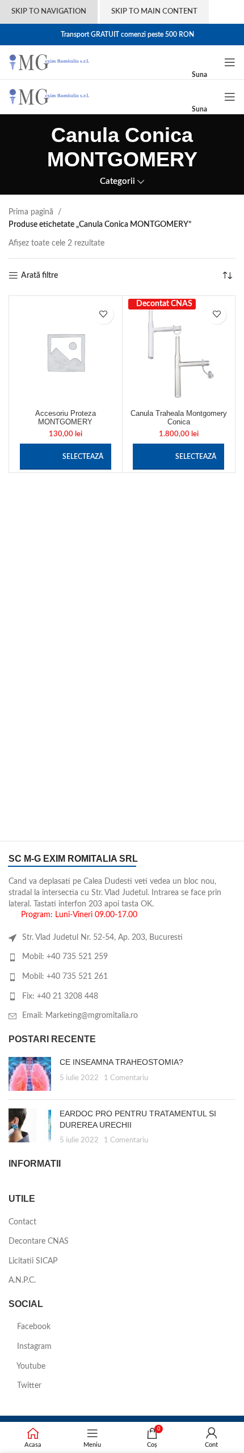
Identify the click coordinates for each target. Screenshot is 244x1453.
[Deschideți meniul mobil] (229, 62)
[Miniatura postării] (30, 1074)
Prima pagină (31, 212)
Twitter (28, 1386)
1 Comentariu (126, 1077)
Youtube (30, 1366)
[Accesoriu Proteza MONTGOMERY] (65, 352)
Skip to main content (154, 11)
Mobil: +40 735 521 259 (65, 957)
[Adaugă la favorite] (103, 314)
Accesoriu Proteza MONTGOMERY (65, 418)
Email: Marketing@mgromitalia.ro (80, 1016)
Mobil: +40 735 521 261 (65, 977)
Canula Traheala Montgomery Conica (179, 418)
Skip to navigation (48, 11)
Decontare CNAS (39, 1241)
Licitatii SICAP (33, 1261)
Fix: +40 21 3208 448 (60, 996)
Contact (22, 1222)
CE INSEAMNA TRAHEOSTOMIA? (121, 1062)
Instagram (33, 1347)
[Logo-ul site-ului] (49, 62)
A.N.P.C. (22, 1280)
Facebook (33, 1327)
